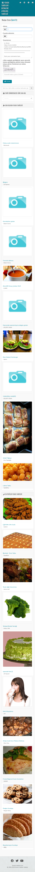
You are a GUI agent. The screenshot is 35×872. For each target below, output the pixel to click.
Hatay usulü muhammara (11, 143)
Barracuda (6, 145)
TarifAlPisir (6, 488)
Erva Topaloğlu (7, 460)
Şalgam (5, 182)
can (5, 713)
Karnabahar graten (9, 221)
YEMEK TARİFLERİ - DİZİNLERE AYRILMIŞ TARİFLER (5, 8)
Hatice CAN (7, 628)
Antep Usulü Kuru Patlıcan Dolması (13, 741)
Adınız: (5, 26)
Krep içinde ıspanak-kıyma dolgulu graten (15, 325)
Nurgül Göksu (7, 810)
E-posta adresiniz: (8, 33)
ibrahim (6, 527)
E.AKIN (5, 288)
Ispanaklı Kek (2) (8, 671)
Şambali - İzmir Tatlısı (9, 553)
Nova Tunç (6, 743)
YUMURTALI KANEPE (9, 396)
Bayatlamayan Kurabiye (10, 845)
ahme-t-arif (6, 589)
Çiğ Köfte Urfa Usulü (9, 524)
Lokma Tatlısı (7, 485)
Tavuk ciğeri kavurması (10, 587)
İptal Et (14, 20)
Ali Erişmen (7, 184)
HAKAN (6, 781)
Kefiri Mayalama (8, 711)
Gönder (8, 81)
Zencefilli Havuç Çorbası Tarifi (12, 286)
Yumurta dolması (8, 260)
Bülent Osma (7, 223)
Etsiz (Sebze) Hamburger (10, 357)
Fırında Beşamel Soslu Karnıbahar (13, 779)
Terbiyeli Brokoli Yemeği (10, 626)
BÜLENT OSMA (8, 327)
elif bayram (7, 674)
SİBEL (5, 847)
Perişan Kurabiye (8, 808)
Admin (5, 359)
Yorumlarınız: (7, 40)
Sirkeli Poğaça (7, 458)
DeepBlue (6, 555)
